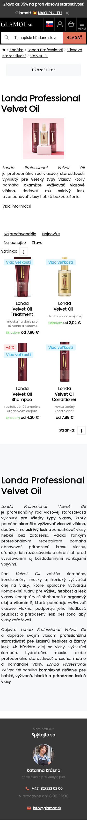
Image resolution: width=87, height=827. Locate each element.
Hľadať (74, 38)
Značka (16, 50)
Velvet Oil (39, 56)
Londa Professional (45, 50)
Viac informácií (16, 206)
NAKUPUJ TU (50, 13)
